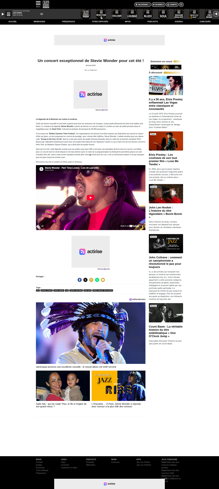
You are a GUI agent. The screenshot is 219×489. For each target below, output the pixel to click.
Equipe (39, 465)
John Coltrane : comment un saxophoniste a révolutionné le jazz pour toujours (165, 262)
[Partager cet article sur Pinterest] (90, 281)
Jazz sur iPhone (143, 462)
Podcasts (152, 22)
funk (66, 290)
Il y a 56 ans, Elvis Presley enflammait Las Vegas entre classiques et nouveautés (166, 104)
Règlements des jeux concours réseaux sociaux (170, 465)
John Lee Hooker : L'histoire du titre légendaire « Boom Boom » (165, 212)
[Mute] (41, 14)
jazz (37, 290)
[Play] (3, 14)
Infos (128, 22)
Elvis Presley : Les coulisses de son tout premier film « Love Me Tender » (164, 159)
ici (90, 155)
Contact (39, 462)
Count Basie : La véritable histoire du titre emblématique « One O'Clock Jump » (165, 331)
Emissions (40, 467)
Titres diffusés (100, 22)
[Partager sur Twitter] (84, 281)
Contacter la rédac (69, 467)
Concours (205, 22)
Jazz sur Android (143, 465)
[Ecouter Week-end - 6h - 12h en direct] (166, 67)
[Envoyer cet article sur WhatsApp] (96, 281)
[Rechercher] (181, 4)
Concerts (65, 465)
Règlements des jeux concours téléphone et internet (171, 478)
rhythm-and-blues (76, 290)
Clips (63, 462)
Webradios (39, 22)
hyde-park (87, 290)
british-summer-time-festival (102, 290)
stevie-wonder (59, 290)
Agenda (179, 22)
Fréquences (68, 22)
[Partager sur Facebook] (79, 281)
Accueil (12, 22)
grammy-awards (46, 290)
